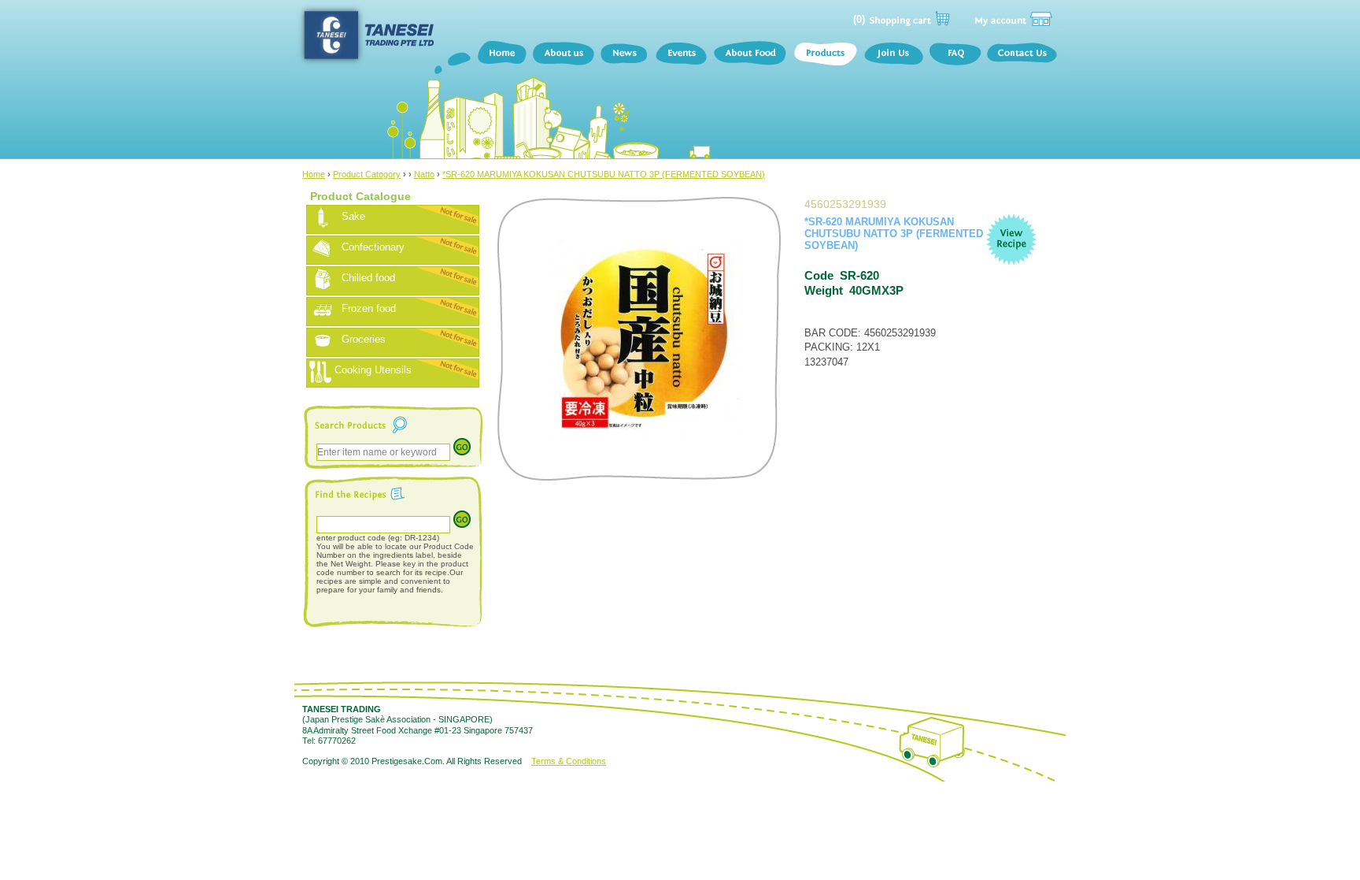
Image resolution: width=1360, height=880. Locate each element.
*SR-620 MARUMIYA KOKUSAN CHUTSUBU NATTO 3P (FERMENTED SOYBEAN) (603, 174)
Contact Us (1025, 55)
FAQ (955, 55)
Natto (424, 174)
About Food (749, 55)
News (624, 55)
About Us (563, 55)
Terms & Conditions (568, 761)
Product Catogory (367, 174)
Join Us (893, 55)
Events (681, 55)
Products (824, 55)
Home (501, 55)
